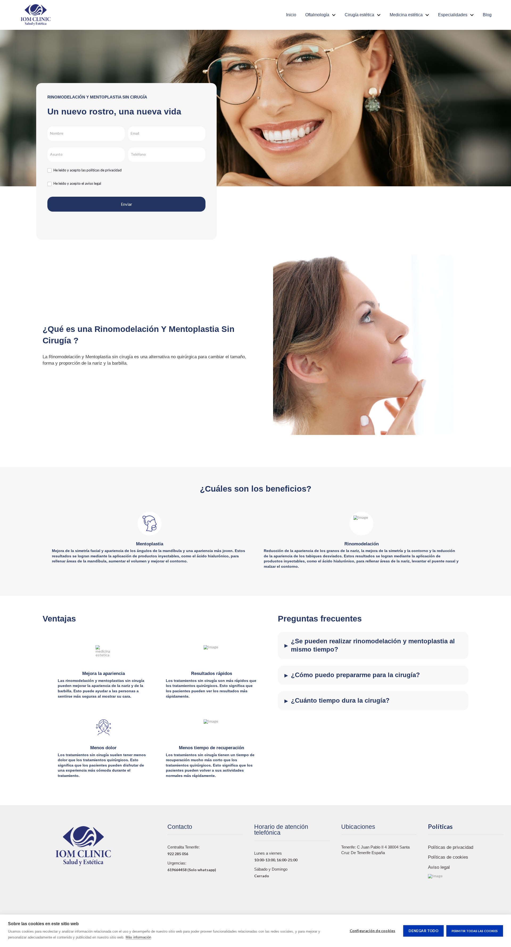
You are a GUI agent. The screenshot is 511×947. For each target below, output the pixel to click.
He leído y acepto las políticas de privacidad (87, 170)
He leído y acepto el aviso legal (77, 183)
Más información (138, 937)
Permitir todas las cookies (475, 931)
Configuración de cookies (372, 931)
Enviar (126, 204)
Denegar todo (423, 931)
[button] (373, 645)
